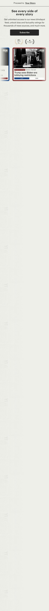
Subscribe (25, 32)
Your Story (30, 3)
